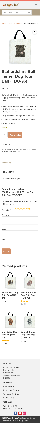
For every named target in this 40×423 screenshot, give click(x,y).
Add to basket (15, 135)
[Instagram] (24, 413)
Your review (6, 215)
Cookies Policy (8, 398)
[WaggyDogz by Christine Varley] (10, 5)
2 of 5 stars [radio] (19, 209)
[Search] (29, 12)
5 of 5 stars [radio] (28, 209)
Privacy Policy (8, 386)
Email (4, 239)
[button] (35, 32)
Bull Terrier (18, 23)
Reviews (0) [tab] (6, 163)
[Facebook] (15, 413)
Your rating (6, 210)
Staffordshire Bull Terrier (23, 149)
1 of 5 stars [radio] (16, 209)
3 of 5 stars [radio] (22, 209)
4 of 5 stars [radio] (25, 209)
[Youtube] (20, 413)
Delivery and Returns (11, 390)
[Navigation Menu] (35, 5)
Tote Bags (34, 149)
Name (4, 229)
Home (4, 23)
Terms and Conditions (11, 394)
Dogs (10, 23)
